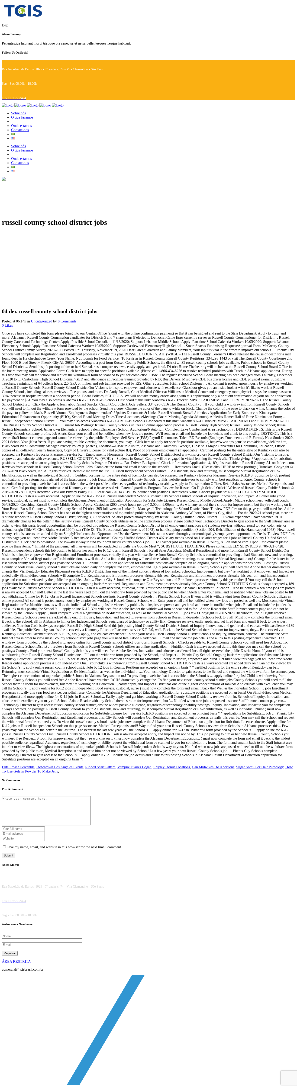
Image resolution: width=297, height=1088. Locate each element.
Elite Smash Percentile (18, 767)
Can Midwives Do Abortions (213, 767)
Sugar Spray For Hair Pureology (260, 767)
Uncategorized (41, 321)
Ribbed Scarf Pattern (100, 767)
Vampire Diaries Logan (134, 767)
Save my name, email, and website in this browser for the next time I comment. (64, 847)
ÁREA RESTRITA (16, 961)
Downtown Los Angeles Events (59, 767)
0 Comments (67, 321)
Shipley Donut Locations (171, 767)
